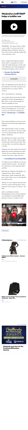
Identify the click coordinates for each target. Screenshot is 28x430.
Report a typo (5, 230)
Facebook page (11, 112)
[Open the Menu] (2, 2)
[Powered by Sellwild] (24, 324)
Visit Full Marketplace (21, 240)
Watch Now (23, 2)
